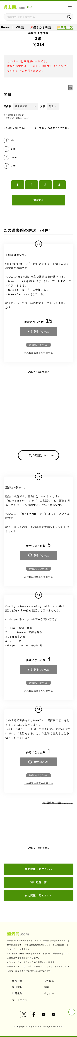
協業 (46, 987)
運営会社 (17, 980)
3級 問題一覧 (38, 882)
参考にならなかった (38, 345)
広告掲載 (49, 980)
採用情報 (17, 987)
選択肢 (7, 106)
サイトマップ (20, 1000)
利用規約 (17, 993)
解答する (38, 199)
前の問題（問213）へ (38, 869)
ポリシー (49, 993)
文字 (42, 106)
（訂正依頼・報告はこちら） (17, 118)
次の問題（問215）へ (38, 895)
